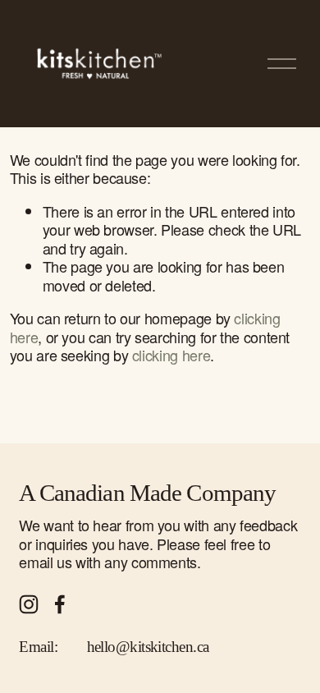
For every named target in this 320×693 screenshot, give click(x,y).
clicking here (171, 354)
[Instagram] (29, 604)
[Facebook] (60, 604)
